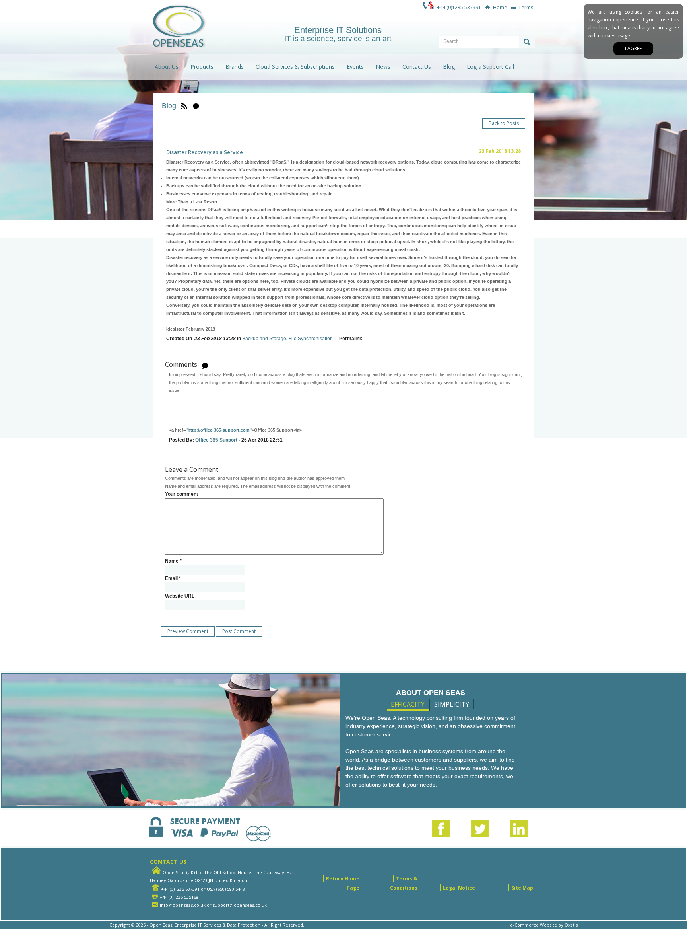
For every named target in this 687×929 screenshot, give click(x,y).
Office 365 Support (216, 440)
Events (355, 66)
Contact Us (416, 66)
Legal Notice (459, 887)
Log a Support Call (490, 66)
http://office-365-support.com (219, 430)
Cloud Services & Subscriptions (295, 66)
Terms (526, 7)
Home (500, 7)
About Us (167, 66)
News (383, 66)
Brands (234, 66)
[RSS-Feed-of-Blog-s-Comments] (196, 106)
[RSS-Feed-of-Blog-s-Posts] (184, 106)
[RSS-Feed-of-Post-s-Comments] (205, 365)
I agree (633, 48)
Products (201, 66)
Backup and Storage (264, 338)
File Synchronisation (311, 338)
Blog (449, 66)
